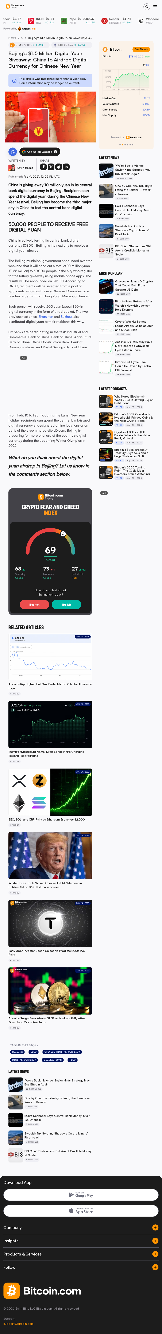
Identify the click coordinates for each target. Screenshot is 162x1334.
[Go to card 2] (122, 144)
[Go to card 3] (125, 144)
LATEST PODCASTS (113, 388)
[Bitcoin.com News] (14, 6)
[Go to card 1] (120, 144)
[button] (55, 151)
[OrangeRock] (27, 29)
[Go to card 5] (130, 144)
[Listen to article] (12, 152)
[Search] (146, 6)
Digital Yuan (53, 1059)
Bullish (66, 604)
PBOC (73, 1059)
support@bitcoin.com (18, 1323)
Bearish (34, 604)
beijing (17, 1051)
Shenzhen (45, 316)
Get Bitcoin (141, 49)
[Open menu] (155, 6)
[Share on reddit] (58, 167)
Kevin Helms (25, 167)
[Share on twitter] (51, 167)
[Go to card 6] (132, 144)
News (12, 38)
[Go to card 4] (127, 144)
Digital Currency (24, 1059)
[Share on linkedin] (66, 167)
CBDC (33, 1051)
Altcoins (22, 38)
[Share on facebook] (43, 167)
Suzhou (66, 316)
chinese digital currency (62, 1051)
